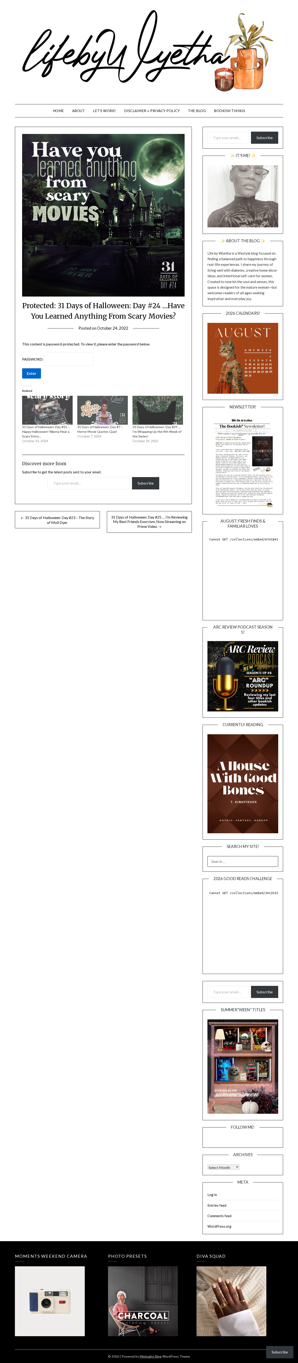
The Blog (197, 111)
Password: (33, 359)
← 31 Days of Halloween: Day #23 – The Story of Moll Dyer (57, 520)
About (78, 111)
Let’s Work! (104, 111)
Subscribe (146, 483)
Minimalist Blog (151, 1356)
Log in (212, 1194)
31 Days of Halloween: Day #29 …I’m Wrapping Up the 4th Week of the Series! (156, 431)
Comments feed (219, 1216)
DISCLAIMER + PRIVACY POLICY (152, 111)
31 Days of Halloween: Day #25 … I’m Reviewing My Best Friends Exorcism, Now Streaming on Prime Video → (149, 522)
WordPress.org (219, 1226)
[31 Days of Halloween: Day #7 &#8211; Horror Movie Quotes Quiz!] (102, 410)
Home (58, 111)
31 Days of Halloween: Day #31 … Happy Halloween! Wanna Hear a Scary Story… (46, 431)
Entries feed (216, 1205)
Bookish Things (229, 111)
